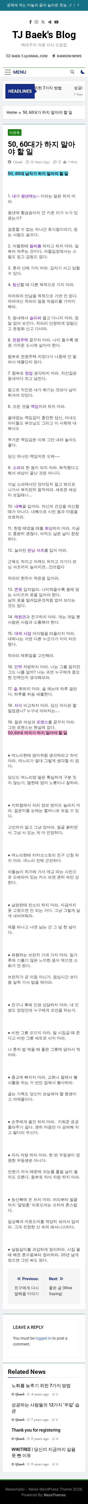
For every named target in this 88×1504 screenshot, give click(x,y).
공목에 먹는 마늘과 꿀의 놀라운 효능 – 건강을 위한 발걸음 (38, 5)
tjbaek (17, 162)
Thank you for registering (35, 1430)
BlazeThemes (55, 1495)
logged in (43, 1338)
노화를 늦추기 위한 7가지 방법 (41, 1385)
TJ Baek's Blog (44, 35)
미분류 (15, 132)
